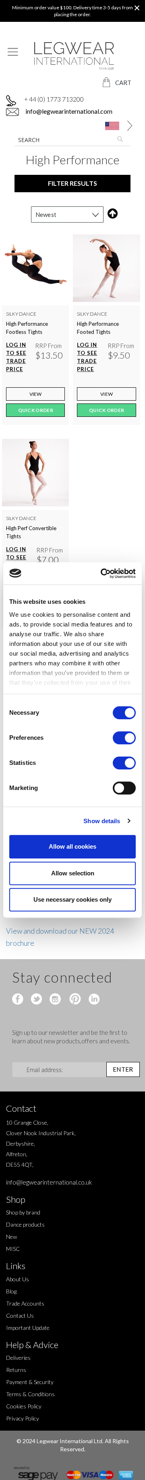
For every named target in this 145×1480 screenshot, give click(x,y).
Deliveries (18, 1357)
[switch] (124, 738)
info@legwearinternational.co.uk (49, 1182)
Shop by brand (23, 1212)
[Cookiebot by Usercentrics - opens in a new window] (102, 573)
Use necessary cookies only (72, 899)
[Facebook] (18, 999)
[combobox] (72, 139)
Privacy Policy (22, 1418)
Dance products (25, 1224)
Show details (101, 821)
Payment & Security (30, 1381)
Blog (11, 1291)
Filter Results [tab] (72, 183)
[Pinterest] (74, 999)
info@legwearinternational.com (68, 111)
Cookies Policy (23, 1406)
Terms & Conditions (30, 1394)
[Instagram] (55, 999)
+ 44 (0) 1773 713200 (54, 99)
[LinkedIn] (92, 999)
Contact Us (20, 1315)
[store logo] (72, 56)
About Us (17, 1279)
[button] (116, 125)
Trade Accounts (25, 1303)
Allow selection (72, 873)
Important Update (28, 1327)
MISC (13, 1248)
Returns (16, 1369)
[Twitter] (37, 999)
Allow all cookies (72, 846)
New (11, 1236)
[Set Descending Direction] (111, 213)
